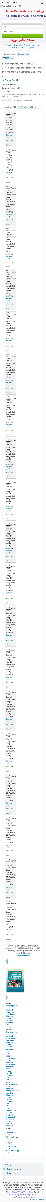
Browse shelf (9, 136)
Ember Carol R (12, 80)
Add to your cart (15, 1169)
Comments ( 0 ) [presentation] (27, 107)
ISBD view (9, 58)
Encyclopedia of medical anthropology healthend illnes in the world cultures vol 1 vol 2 (9, 1016)
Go (22, 35)
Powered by (35, 1199)
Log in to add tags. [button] (16, 97)
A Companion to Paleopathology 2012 (9, 1135)
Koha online (2, 2)
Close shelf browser (23, 956)
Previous (7, 964)
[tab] (11, 107)
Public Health (15, 88)
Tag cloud (31, 47)
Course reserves (31, 45)
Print (9, 1165)
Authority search (17, 47)
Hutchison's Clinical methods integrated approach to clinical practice (9, 1118)
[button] (8, 2)
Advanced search (14, 45)
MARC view (24, 54)
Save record (13, 1173)
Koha (43, 1199)
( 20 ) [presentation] (10, 107)
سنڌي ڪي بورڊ (23, 39)
